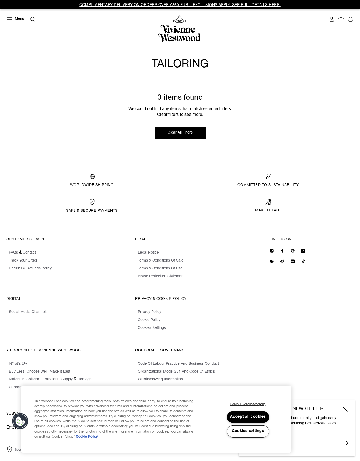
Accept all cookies (248, 417)
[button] (20, 421)
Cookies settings (248, 431)
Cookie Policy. (87, 437)
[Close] (345, 409)
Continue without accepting (248, 404)
